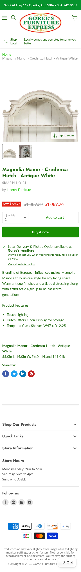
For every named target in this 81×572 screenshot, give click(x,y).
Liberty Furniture (19, 190)
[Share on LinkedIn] (22, 373)
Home (6, 54)
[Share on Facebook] (5, 373)
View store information (21, 264)
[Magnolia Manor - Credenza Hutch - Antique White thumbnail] (9, 151)
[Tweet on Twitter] (14, 373)
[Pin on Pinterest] (31, 373)
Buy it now (40, 232)
